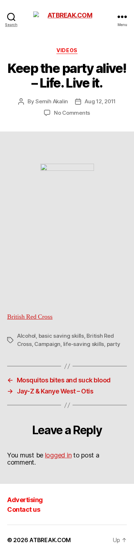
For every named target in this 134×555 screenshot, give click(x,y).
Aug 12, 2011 (100, 101)
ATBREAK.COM (50, 540)
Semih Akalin (51, 101)
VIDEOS (66, 50)
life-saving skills (83, 344)
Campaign (47, 344)
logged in (58, 455)
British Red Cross (30, 317)
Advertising (25, 500)
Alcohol (26, 335)
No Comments (72, 112)
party (113, 344)
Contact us (23, 509)
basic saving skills (61, 335)
